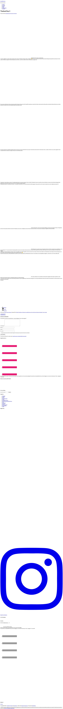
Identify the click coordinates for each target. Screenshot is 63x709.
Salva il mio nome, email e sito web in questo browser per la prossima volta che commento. (15, 332)
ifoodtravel (24, 312)
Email (1, 329)
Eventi (5, 312)
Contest (3, 396)
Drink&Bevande (4, 398)
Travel (44, 312)
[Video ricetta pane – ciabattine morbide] (7, 424)
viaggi (46, 312)
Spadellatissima (2, 1)
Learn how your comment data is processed (19, 336)
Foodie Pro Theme (9, 705)
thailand (37, 312)
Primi (3, 402)
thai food (34, 312)
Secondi (3, 403)
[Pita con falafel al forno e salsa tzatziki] (7, 513)
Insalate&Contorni (5, 400)
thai (32, 312)
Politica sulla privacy (11, 708)
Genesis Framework (24, 705)
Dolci (3, 397)
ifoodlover (20, 312)
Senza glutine (4, 405)
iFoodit (17, 312)
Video (3, 406)
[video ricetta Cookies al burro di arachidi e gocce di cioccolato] (3, 672)
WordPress (34, 705)
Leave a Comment (14, 13)
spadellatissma (28, 312)
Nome (1, 327)
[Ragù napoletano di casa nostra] (7, 468)
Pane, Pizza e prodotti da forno (7, 401)
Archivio (1, 622)
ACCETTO (6, 708)
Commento (2, 325)
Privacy (1, 704)
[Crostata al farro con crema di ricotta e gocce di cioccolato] (7, 528)
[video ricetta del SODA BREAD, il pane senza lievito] (7, 453)
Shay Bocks (15, 705)
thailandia (40, 312)
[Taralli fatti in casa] (7, 483)
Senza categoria (9, 312)
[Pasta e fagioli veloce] (7, 498)
